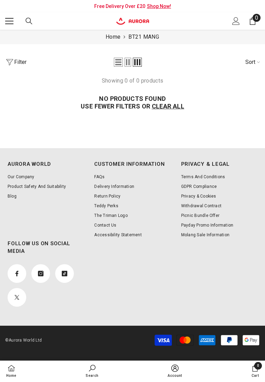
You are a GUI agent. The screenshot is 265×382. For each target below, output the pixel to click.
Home (113, 37)
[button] (118, 62)
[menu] (9, 21)
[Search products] (29, 21)
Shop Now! (159, 6)
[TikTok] (64, 273)
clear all (168, 106)
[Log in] (236, 21)
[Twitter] (17, 297)
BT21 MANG (143, 37)
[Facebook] (17, 273)
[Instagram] (40, 273)
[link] (92, 371)
